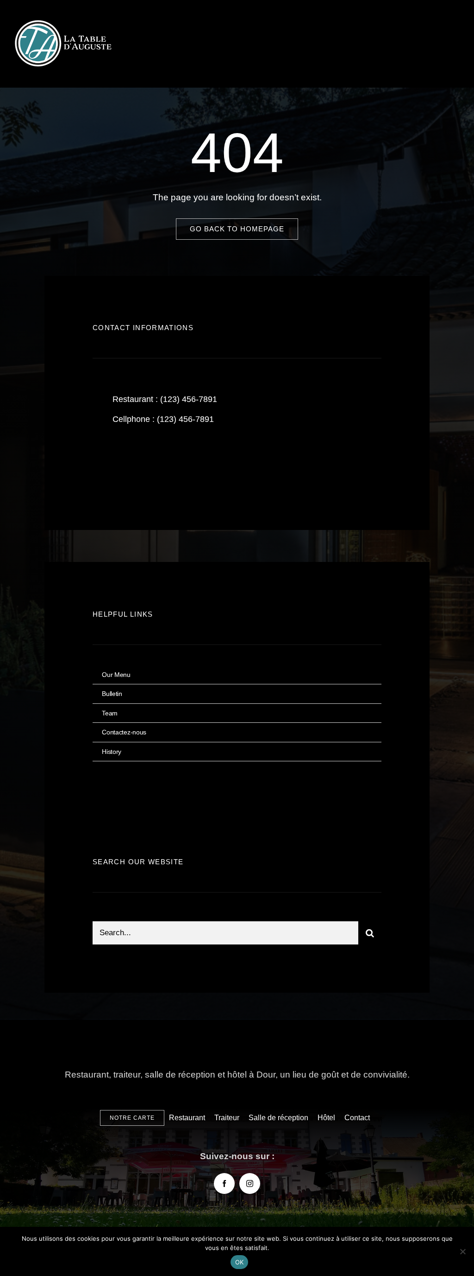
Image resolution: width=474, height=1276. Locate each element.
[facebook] (103, 463)
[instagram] (153, 463)
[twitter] (128, 463)
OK (239, 1262)
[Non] (462, 1251)
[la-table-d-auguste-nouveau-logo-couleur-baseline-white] (65, 23)
